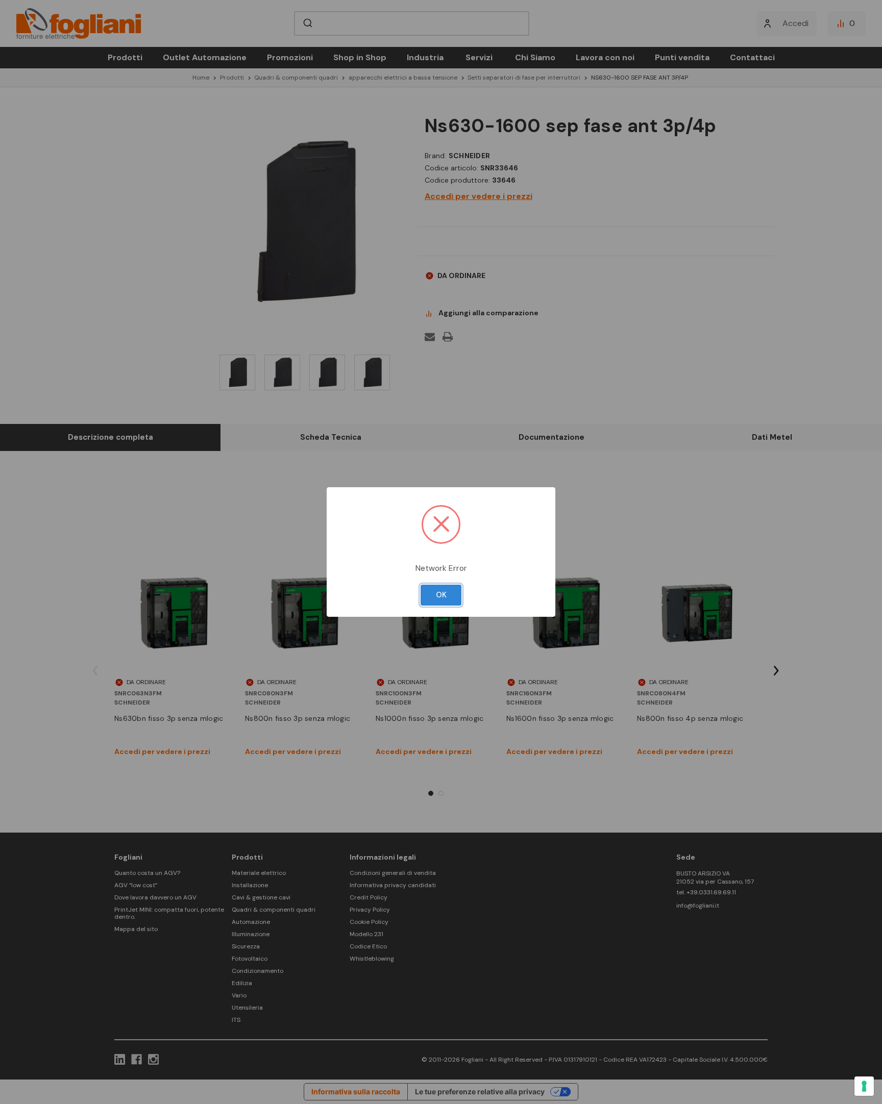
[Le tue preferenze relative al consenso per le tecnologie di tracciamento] (864, 1086)
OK (441, 595)
